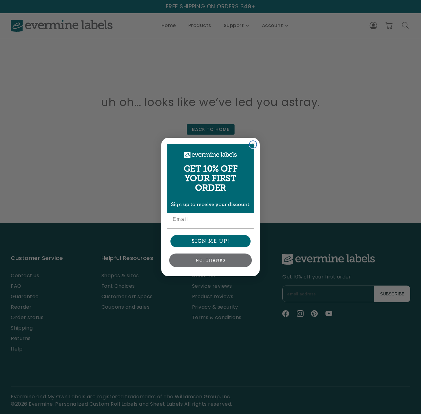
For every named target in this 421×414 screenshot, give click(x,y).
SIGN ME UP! (211, 241)
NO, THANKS (211, 260)
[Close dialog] (253, 144)
